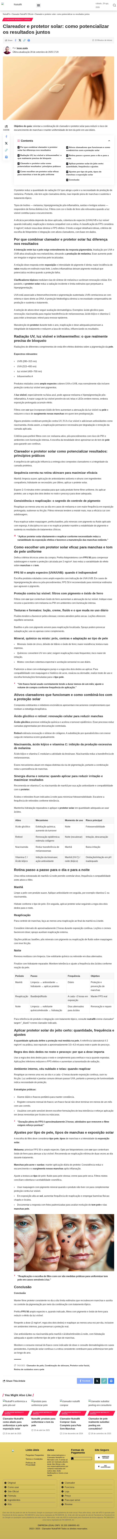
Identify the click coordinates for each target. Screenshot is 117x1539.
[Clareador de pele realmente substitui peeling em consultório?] (101, 1407)
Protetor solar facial (79, 1365)
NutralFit (6, 14)
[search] (114, 5)
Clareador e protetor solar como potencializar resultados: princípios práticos (39, 165)
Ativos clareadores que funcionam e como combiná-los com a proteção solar (88, 148)
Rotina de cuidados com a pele (29, 1369)
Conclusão (74, 180)
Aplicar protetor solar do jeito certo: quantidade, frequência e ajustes (85, 165)
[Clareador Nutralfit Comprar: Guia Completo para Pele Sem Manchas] (73, 1407)
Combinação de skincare (57, 1365)
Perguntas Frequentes (35, 1455)
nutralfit (91, 1019)
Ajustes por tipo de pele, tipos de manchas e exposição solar (83, 173)
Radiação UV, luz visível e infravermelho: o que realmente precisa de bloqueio (40, 156)
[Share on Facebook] (15, 40)
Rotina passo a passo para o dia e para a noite (87, 157)
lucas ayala (22, 48)
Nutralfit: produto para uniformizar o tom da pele (43, 1422)
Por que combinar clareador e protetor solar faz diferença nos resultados (37, 148)
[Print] (29, 40)
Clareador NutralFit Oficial (22, 14)
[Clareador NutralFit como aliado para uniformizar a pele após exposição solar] (16, 1407)
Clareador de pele (35, 1365)
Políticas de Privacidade (31, 1464)
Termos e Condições (34, 1459)
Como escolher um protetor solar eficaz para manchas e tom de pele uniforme (38, 173)
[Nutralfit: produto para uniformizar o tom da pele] (44, 1407)
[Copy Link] (24, 40)
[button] (38, 5)
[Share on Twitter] (20, 40)
